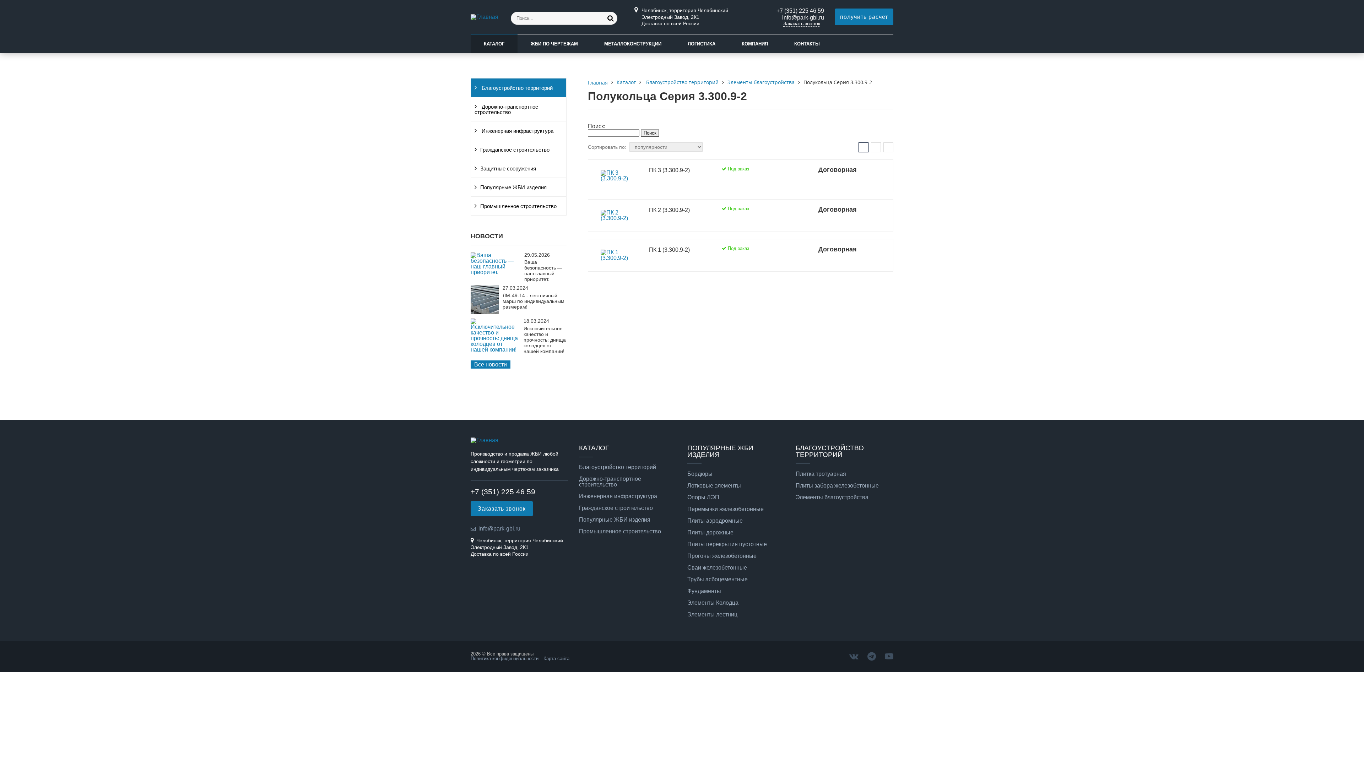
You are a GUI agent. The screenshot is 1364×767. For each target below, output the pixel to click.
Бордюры (700, 474)
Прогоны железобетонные (722, 556)
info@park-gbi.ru (803, 18)
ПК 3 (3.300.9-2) (669, 170)
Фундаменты (704, 591)
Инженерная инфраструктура (516, 131)
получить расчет (864, 17)
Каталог (494, 44)
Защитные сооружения (508, 169)
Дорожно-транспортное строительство (506, 109)
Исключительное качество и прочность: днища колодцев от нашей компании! (545, 340)
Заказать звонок (801, 23)
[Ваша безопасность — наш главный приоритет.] (496, 272)
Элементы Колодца (712, 603)
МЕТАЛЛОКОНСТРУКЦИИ (632, 44)
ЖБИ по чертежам (554, 44)
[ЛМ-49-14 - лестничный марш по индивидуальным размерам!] (485, 312)
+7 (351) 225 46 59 (800, 11)
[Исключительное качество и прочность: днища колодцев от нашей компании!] (495, 350)
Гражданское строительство (515, 150)
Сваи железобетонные (717, 568)
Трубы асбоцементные (717, 579)
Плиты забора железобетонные (837, 486)
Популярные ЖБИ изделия (513, 187)
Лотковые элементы (714, 486)
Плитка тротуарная (821, 474)
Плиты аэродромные (715, 521)
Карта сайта (556, 658)
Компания (755, 44)
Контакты (807, 44)
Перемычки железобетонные (725, 509)
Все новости (490, 364)
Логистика (701, 44)
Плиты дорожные (710, 532)
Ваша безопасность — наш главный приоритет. (543, 270)
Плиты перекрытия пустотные (727, 544)
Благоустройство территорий (516, 88)
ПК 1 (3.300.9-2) (669, 250)
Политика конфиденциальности (504, 658)
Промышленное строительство (518, 206)
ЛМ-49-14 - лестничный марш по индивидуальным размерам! (533, 301)
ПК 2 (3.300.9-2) (669, 210)
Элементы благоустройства (832, 497)
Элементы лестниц (712, 615)
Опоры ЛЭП (703, 497)
